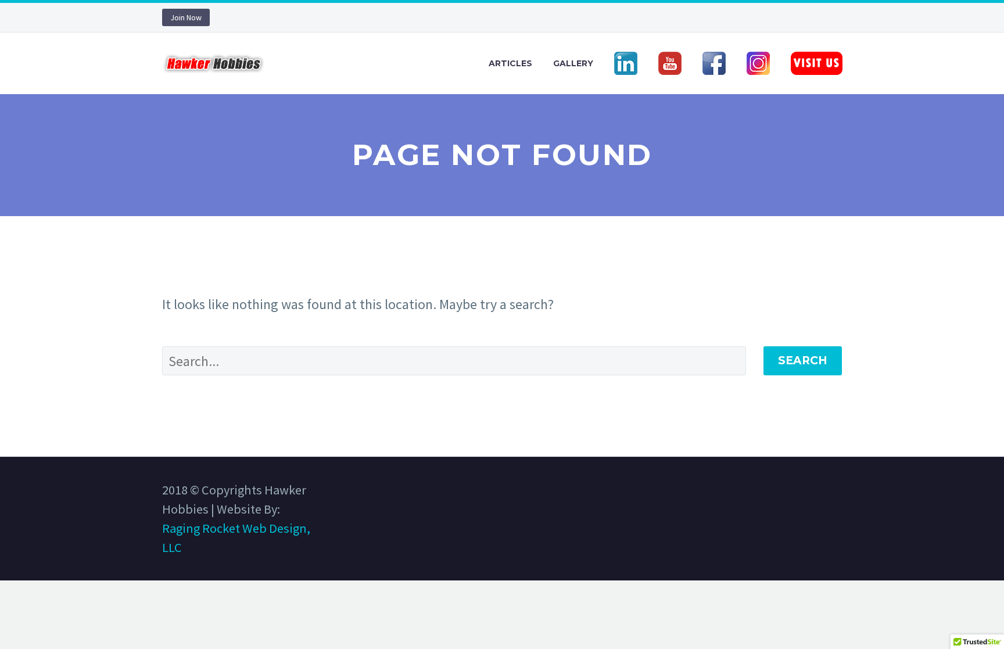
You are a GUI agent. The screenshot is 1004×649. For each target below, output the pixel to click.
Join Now (186, 17)
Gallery (573, 63)
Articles (510, 63)
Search (802, 360)
